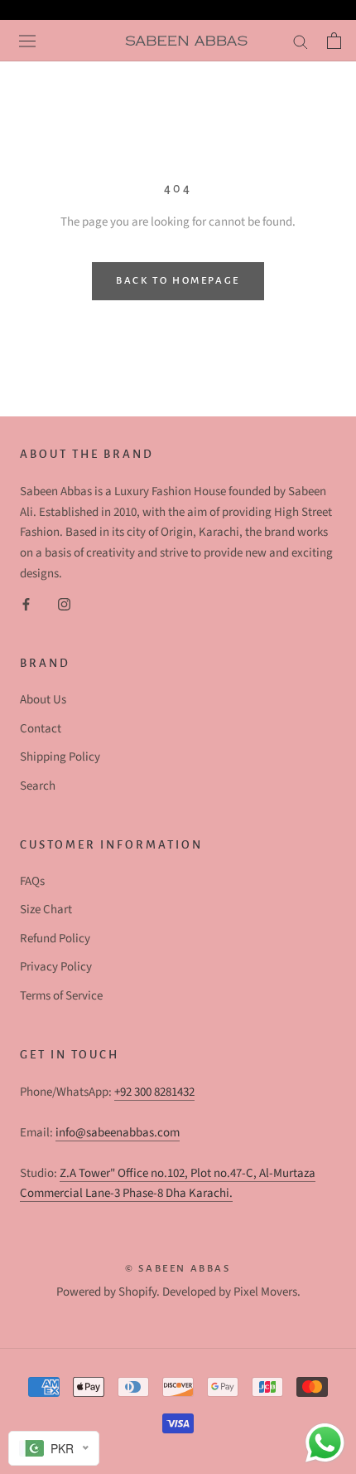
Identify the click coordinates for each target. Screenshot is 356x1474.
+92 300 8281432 (154, 1092)
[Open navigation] (25, 40)
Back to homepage (178, 280)
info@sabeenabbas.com (117, 1132)
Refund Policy (55, 938)
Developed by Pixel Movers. (231, 1292)
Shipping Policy (60, 757)
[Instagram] (64, 604)
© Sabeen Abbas (177, 1268)
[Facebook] (26, 604)
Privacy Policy (56, 966)
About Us (43, 699)
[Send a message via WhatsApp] (325, 1443)
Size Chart (46, 909)
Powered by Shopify (106, 1292)
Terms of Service (61, 996)
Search (37, 786)
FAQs (32, 881)
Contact (40, 728)
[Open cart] (332, 40)
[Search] (298, 41)
